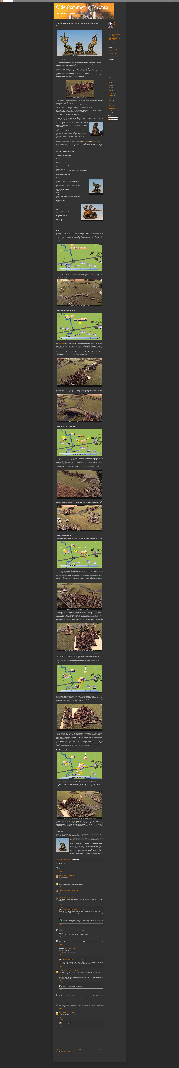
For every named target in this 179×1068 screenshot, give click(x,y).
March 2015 (111, 106)
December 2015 (112, 92)
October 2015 (111, 95)
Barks (60, 875)
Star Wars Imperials (112, 42)
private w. (61, 994)
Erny (60, 897)
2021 (110, 82)
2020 (110, 84)
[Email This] (73, 859)
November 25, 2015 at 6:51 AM (78, 909)
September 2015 (112, 97)
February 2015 (111, 108)
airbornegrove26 (62, 890)
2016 (110, 89)
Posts (110, 117)
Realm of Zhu (111, 50)
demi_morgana (62, 867)
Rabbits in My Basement (113, 53)
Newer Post (58, 1049)
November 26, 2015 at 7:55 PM (68, 1012)
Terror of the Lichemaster (113, 32)
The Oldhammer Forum (113, 56)
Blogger (94, 1058)
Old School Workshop (113, 51)
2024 (110, 77)
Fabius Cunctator (61, 343)
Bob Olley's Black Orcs (67, 147)
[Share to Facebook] (77, 859)
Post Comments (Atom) (65, 1051)
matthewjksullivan (66, 909)
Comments (111, 119)
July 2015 (111, 100)
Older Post (101, 1049)
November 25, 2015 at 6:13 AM (67, 897)
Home (80, 1049)
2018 (110, 85)
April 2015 (111, 105)
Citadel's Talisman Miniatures (114, 34)
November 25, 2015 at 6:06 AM (72, 890)
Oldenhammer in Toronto (82, 7)
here (69, 143)
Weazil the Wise (62, 970)
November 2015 (112, 93)
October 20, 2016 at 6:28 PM (77, 1022)
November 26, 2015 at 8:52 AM (72, 970)
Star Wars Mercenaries (113, 43)
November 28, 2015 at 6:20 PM (74, 985)
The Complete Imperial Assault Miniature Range (114, 39)
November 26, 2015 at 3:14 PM (74, 1003)
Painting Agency (112, 54)
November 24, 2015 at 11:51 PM (68, 875)
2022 (110, 80)
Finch (60, 1012)
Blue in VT (61, 940)
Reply (60, 871)
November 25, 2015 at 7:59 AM (71, 929)
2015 (110, 90)
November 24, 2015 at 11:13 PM (72, 867)
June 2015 (111, 101)
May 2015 (111, 103)
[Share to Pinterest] (78, 859)
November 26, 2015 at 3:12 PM (78, 959)
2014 (110, 112)
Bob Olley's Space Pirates (114, 37)
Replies (62, 907)
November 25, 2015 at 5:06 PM (69, 940)
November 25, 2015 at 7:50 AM (71, 918)
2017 (110, 87)
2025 (110, 75)
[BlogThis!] (74, 859)
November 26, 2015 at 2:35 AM (70, 948)
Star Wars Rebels (112, 41)
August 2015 (111, 98)
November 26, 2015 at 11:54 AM (70, 994)
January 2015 (111, 110)
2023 (110, 79)
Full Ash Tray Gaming (113, 49)
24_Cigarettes (86, 141)
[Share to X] (75, 859)
